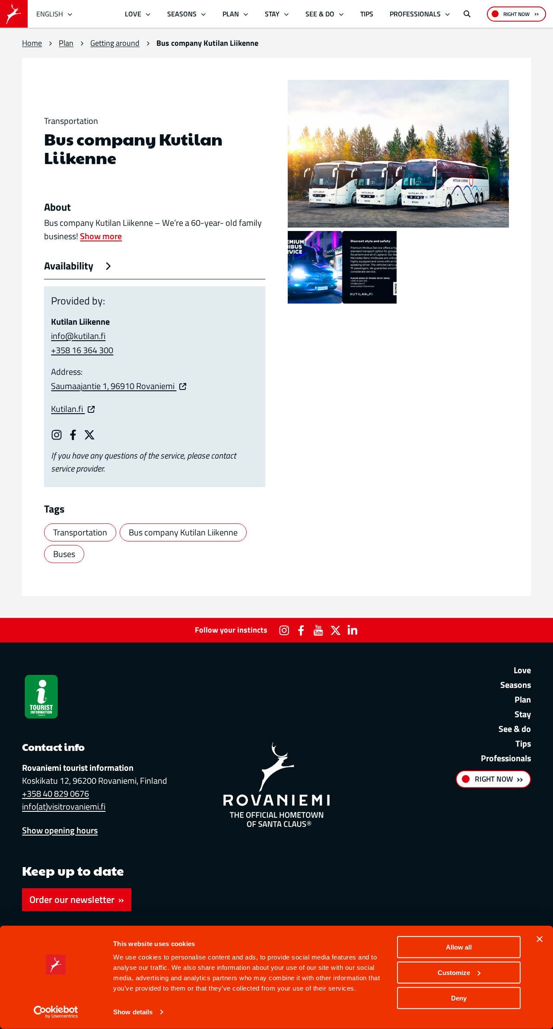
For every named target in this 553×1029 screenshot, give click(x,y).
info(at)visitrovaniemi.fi (63, 806)
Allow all (459, 947)
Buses (64, 553)
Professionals (415, 14)
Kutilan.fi (68, 408)
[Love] (148, 14)
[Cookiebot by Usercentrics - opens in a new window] (56, 1012)
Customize (454, 972)
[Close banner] (540, 939)
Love (133, 14)
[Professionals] (447, 14)
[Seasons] (203, 14)
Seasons (182, 14)
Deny (459, 997)
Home (32, 43)
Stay (272, 14)
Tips (366, 14)
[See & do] (341, 14)
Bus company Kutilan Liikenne (183, 532)
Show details (133, 1012)
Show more (101, 236)
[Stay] (286, 14)
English (49, 14)
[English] (70, 14)
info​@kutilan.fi (78, 335)
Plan (230, 14)
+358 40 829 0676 (55, 793)
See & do (319, 14)
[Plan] (245, 14)
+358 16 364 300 (82, 350)
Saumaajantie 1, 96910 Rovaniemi (113, 386)
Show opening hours (60, 830)
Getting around (115, 43)
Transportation (80, 532)
